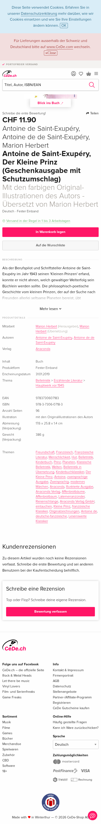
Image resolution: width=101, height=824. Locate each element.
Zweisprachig (59, 481)
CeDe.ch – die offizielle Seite (23, 670)
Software (8, 766)
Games (7, 733)
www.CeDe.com (60, 47)
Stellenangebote (65, 692)
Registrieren (62, 703)
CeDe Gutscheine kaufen (71, 708)
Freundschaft (45, 452)
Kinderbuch (44, 462)
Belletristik (43, 380)
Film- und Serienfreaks (18, 692)
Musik (6, 722)
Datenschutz (62, 686)
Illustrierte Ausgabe (79, 486)
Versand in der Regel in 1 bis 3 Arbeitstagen (38, 221)
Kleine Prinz (62, 506)
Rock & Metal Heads (17, 676)
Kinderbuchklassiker (70, 472)
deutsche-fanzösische (51, 516)
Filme (6, 728)
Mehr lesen (49, 309)
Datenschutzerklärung (39, 13)
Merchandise (11, 744)
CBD (5, 760)
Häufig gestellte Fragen (70, 722)
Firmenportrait (63, 676)
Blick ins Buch (49, 103)
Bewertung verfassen (50, 612)
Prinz (57, 462)
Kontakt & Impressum (68, 670)
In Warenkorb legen (50, 232)
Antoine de (89, 511)
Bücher (7, 739)
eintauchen (44, 506)
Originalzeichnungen (64, 511)
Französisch (64, 452)
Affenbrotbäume (73, 491)
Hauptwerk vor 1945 (50, 385)
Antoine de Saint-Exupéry (54, 337)
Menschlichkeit (59, 457)
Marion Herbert (46, 326)
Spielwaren (10, 749)
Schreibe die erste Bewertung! (24, 113)
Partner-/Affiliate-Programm (72, 697)
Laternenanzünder (71, 496)
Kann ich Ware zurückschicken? (75, 728)
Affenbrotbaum (46, 496)
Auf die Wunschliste (50, 245)
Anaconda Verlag (48, 491)
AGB (56, 681)
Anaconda (43, 349)
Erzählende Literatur (68, 380)
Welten (57, 467)
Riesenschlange (47, 501)
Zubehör (8, 755)
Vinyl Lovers (11, 686)
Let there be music (16, 681)
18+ (4, 771)
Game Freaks (12, 697)
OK (63, 25)
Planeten (68, 462)
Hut (74, 457)
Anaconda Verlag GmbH (77, 501)
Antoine (60, 477)
